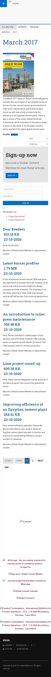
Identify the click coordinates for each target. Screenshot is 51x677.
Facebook (21, 645)
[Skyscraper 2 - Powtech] (25, 625)
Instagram (23, 649)
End (7, 467)
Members (22, 27)
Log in (25, 203)
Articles (5, 32)
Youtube (8, 649)
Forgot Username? (16, 216)
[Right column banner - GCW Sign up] (25, 574)
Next (41, 460)
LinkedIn (8, 645)
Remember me (9, 212)
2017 (15, 32)
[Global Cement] (14, 3)
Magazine (34, 27)
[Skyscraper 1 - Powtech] (25, 612)
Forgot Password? (16, 220)
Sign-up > (12, 175)
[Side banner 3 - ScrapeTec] (25, 564)
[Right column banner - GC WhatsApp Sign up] (25, 582)
